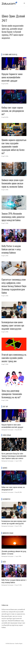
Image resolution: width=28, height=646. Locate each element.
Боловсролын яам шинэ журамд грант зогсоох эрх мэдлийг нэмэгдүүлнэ (13, 325)
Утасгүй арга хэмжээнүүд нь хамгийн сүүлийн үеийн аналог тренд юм (14, 358)
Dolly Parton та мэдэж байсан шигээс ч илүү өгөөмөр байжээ (11, 249)
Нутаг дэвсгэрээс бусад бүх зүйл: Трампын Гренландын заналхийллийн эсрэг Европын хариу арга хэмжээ (14, 456)
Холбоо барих (18, 643)
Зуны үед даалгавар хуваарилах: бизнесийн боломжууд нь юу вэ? (12, 394)
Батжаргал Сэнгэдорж (7, 430)
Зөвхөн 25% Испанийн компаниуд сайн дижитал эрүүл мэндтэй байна (13, 217)
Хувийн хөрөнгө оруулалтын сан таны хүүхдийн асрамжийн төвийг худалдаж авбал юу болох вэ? (14, 146)
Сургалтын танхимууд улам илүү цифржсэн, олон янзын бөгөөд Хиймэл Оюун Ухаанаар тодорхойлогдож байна (14, 286)
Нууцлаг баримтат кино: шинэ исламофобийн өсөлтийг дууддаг (12, 77)
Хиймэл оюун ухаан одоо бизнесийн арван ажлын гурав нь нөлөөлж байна (12, 183)
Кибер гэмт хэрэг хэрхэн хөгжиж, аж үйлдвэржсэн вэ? (13, 111)
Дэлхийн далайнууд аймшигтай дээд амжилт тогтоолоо (14, 552)
